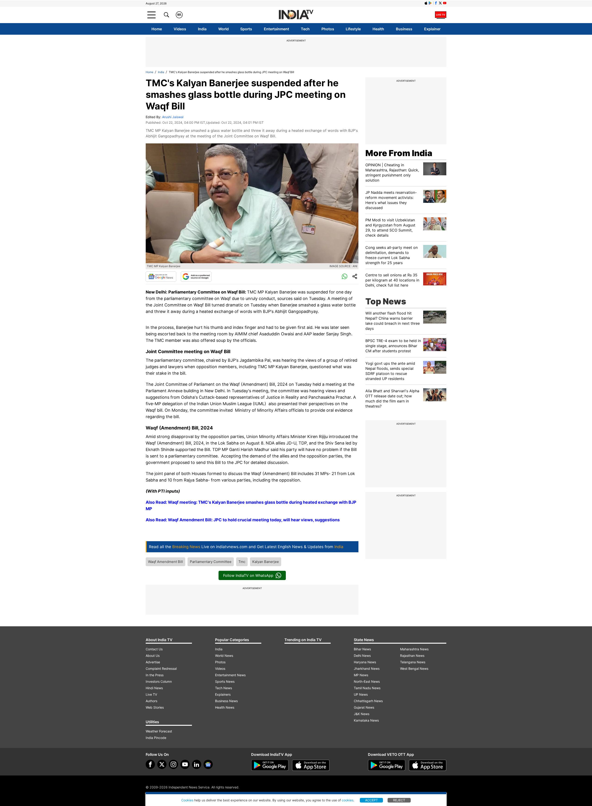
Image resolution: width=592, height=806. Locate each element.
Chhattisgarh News (368, 701)
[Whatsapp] (344, 277)
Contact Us (154, 649)
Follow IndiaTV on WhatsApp (248, 575)
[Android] (430, 3)
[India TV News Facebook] (436, 3)
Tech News (223, 688)
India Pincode (156, 738)
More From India (398, 153)
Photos (327, 29)
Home (156, 29)
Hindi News (154, 688)
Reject (399, 800)
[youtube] (185, 764)
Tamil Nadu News (367, 688)
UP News (361, 694)
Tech (305, 29)
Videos (180, 29)
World (223, 29)
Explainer (432, 29)
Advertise (153, 662)
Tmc (241, 561)
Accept (371, 800)
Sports (246, 29)
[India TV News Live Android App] (270, 765)
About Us (153, 656)
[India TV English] (296, 15)
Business (404, 29)
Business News (226, 701)
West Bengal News (414, 668)
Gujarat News (364, 707)
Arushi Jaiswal (172, 117)
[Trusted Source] (196, 277)
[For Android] (386, 765)
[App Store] (311, 765)
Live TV (151, 694)
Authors (151, 701)
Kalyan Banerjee (265, 561)
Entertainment (276, 29)
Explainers (223, 694)
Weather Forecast (159, 731)
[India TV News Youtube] (444, 3)
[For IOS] (427, 765)
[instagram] (173, 764)
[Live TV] (440, 14)
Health (378, 29)
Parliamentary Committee (210, 561)
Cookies (187, 800)
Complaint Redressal (161, 668)
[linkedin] (196, 764)
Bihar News (362, 649)
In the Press (154, 675)
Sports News (224, 681)
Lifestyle (353, 29)
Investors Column (159, 681)
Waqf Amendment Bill (165, 561)
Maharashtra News (414, 649)
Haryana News (365, 662)
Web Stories (155, 707)
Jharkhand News (366, 668)
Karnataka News (366, 720)
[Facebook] (150, 764)
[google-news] (208, 764)
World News (224, 656)
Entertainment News (230, 675)
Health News (224, 707)
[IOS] (426, 3)
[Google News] (161, 277)
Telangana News (412, 662)
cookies (347, 800)
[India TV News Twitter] (440, 3)
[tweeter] (161, 764)
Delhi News (362, 656)
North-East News (367, 681)
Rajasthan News (412, 656)
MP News (361, 675)
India (202, 29)
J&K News (361, 714)
